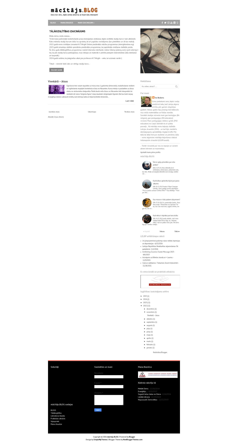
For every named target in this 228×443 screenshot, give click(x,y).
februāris (150, 344)
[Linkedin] (174, 23)
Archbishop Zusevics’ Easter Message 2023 (158, 252)
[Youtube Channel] (171, 23)
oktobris (150, 319)
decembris (151, 309)
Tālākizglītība (56, 413)
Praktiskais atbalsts (58, 418)
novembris (151, 312)
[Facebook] (162, 23)
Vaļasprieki (55, 421)
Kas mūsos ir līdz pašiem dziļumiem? (166, 199)
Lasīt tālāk (129, 101)
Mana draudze (67, 23)
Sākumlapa (92, 112)
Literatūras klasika (58, 416)
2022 (145, 306)
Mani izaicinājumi (86, 23)
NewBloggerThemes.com (132, 440)
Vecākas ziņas (129, 112)
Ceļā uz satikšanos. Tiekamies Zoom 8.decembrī (160, 263)
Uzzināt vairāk (56, 70)
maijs (149, 335)
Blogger (164, 352)
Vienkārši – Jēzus (58, 81)
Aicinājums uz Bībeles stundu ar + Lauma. (157, 257)
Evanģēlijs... (142, 391)
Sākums (162, 231)
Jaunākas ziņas (54, 112)
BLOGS (53, 410)
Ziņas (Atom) (59, 117)
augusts (150, 325)
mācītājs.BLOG (112, 437)
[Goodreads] (177, 23)
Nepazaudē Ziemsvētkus (147, 400)
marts (149, 341)
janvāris (150, 348)
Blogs (53, 23)
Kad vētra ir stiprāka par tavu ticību (165, 215)
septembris (151, 322)
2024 (145, 299)
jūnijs (149, 332)
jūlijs (148, 328)
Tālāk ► (177, 231)
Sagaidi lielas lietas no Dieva (149, 394)
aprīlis (149, 338)
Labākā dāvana (144, 397)
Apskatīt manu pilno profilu (150, 152)
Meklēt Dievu (143, 388)
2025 (145, 296)
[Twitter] (165, 23)
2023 (145, 302)
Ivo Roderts (159, 98)
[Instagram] (168, 23)
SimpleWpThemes (100, 440)
